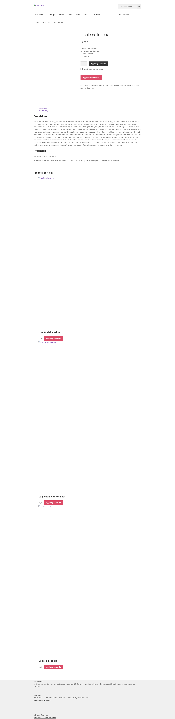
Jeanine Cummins (87, 88)
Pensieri (61, 14)
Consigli (52, 14)
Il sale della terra (133, 85)
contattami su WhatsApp (42, 700)
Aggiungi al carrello (98, 64)
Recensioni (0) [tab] (43, 111)
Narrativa (48, 22)
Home (37, 22)
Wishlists (97, 14)
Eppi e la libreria (39, 14)
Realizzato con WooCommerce (45, 717)
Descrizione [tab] (42, 108)
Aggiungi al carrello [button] (53, 338)
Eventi (69, 14)
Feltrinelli (123, 85)
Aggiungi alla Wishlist (91, 77)
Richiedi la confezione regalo (92, 69)
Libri (42, 22)
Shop (86, 14)
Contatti (77, 14)
